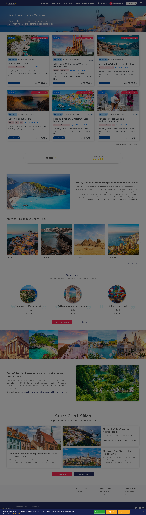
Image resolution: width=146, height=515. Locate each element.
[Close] (143, 512)
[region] (73, 512)
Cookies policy (16, 513)
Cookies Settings (99, 511)
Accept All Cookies (124, 511)
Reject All (111, 511)
